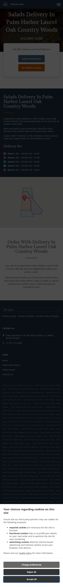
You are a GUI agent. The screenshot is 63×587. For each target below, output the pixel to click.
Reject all (31, 572)
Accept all (31, 579)
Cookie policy (25, 553)
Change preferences (31, 564)
